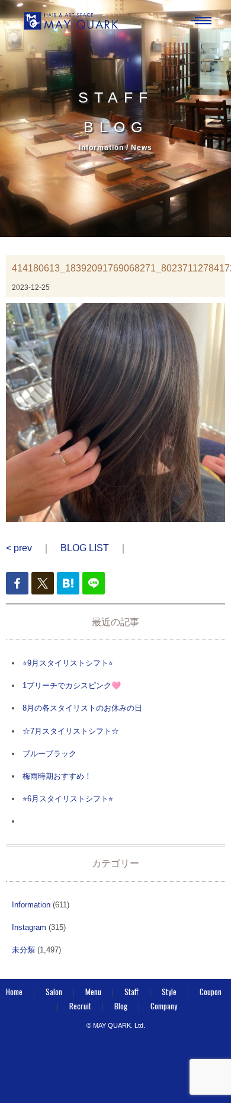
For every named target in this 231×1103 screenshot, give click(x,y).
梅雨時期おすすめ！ (57, 776)
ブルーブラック (49, 753)
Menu (93, 992)
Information (31, 904)
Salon (54, 992)
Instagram (29, 927)
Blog (120, 1006)
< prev (19, 548)
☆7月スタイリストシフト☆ (71, 731)
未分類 (23, 949)
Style (169, 992)
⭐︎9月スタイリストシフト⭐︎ (68, 662)
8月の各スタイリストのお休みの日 (82, 708)
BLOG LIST (84, 548)
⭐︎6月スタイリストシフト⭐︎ (68, 798)
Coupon (211, 992)
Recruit (80, 1006)
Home (14, 992)
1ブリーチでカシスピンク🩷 (72, 685)
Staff (131, 992)
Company (163, 1006)
